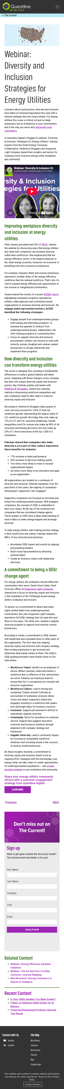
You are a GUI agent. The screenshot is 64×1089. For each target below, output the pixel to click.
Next (56, 802)
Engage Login (36, 1064)
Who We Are (35, 1040)
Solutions (34, 1045)
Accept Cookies (32, 1084)
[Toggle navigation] (57, 7)
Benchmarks (35, 1050)
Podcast (34, 1055)
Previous (11, 802)
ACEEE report (51, 294)
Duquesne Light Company (38, 589)
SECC (45, 244)
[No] (60, 1079)
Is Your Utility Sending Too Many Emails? (33, 999)
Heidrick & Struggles (16, 388)
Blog (32, 1059)
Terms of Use (44, 1076)
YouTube (10, 1040)
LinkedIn (10, 1045)
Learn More (17, 789)
